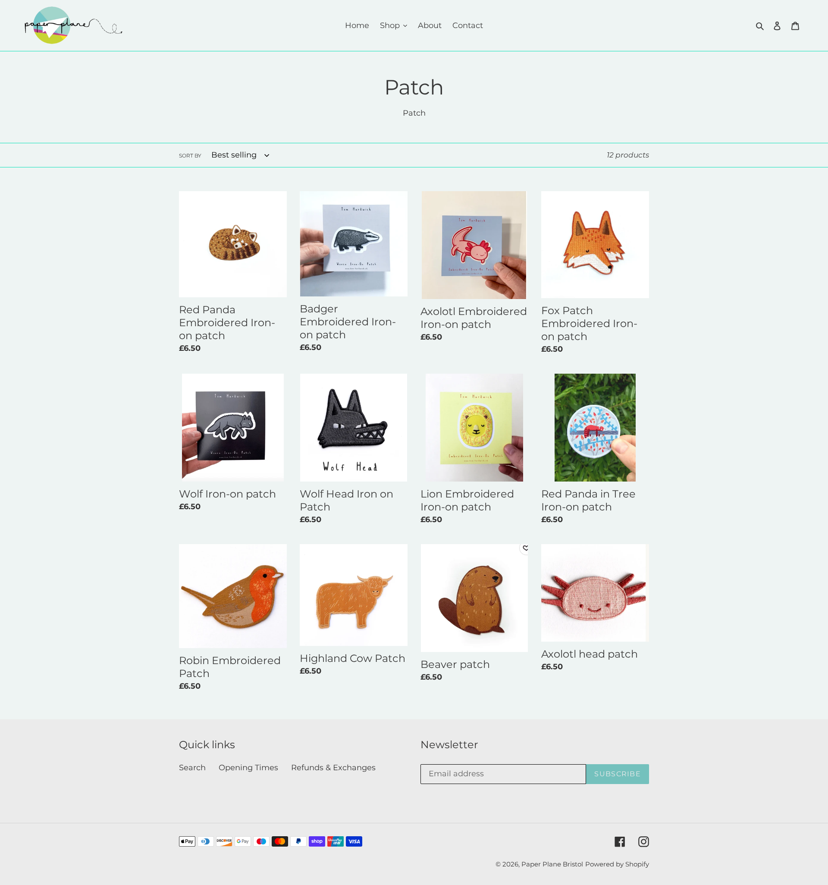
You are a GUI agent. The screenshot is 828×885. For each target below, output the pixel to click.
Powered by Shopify (617, 864)
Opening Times (248, 767)
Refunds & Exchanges (333, 767)
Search (192, 767)
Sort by (190, 155)
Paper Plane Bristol (552, 864)
